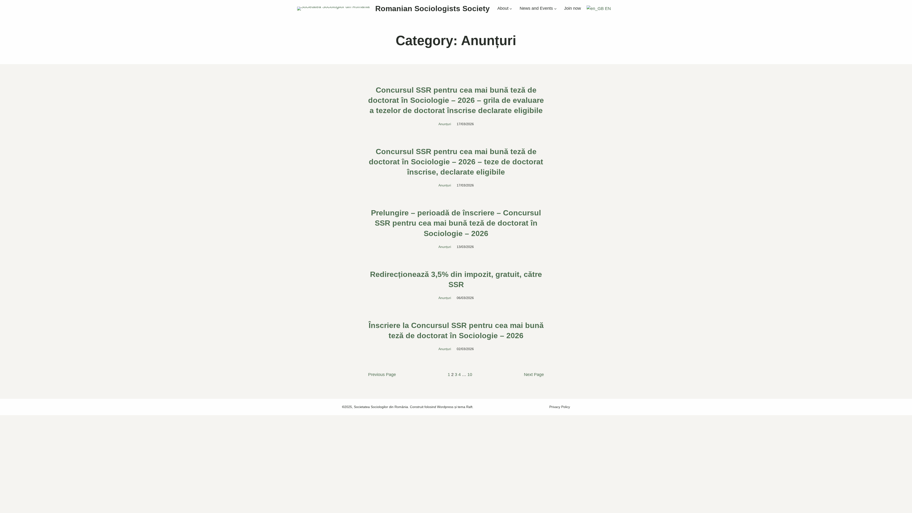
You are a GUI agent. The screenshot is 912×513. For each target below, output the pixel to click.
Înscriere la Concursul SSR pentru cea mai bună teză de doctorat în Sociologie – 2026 (456, 330)
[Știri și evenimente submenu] (555, 8)
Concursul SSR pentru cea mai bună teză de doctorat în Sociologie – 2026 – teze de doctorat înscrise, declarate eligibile (456, 161)
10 (469, 374)
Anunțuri (444, 124)
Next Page (534, 374)
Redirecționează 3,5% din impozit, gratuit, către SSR (456, 279)
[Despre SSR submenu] (510, 8)
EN (607, 8)
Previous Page (382, 374)
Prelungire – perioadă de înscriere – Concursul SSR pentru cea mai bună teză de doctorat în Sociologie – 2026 (456, 223)
